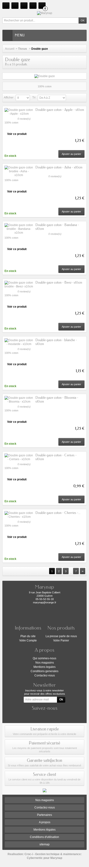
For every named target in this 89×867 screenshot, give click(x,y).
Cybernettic (35, 858)
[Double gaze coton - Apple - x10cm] (19, 112)
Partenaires (44, 815)
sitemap (44, 844)
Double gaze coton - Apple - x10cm (59, 110)
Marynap (56, 858)
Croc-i (28, 854)
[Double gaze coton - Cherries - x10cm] (19, 515)
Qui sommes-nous (44, 658)
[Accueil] (6, 6)
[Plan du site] (24, 6)
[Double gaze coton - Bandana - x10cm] (19, 229)
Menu (19, 35)
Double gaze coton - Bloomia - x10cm (56, 400)
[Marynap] (44, 13)
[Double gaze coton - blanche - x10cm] (19, 342)
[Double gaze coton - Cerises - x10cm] (19, 457)
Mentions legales (44, 667)
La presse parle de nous (61, 636)
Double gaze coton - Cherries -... (57, 513)
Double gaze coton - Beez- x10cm (58, 283)
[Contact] (15, 6)
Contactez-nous (44, 675)
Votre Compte (28, 640)
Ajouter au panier (71, 154)
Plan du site (28, 636)
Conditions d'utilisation (44, 837)
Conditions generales (44, 671)
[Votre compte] (33, 6)
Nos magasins (44, 662)
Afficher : (9, 97)
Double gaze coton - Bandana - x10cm (57, 227)
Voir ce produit (17, 134)
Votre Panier (61, 640)
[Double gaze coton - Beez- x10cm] (19, 284)
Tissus (23, 48)
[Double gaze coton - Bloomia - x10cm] (19, 400)
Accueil (9, 48)
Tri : (34, 97)
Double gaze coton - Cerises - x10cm (56, 457)
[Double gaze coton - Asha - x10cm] (19, 171)
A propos (44, 822)
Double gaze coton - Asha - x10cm (58, 167)
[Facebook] (44, 715)
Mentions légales (44, 829)
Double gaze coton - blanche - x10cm (56, 342)
